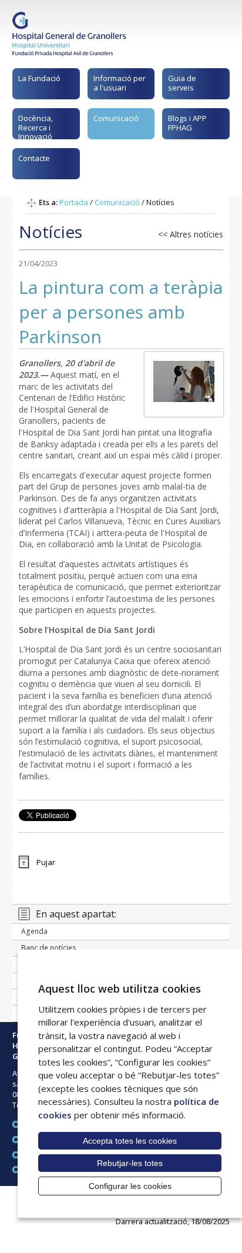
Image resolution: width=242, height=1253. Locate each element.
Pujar (45, 862)
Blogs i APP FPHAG (187, 123)
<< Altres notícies (190, 234)
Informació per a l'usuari (119, 83)
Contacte (34, 158)
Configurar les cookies (130, 1186)
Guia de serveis (182, 83)
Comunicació (116, 118)
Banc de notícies (48, 948)
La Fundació (39, 78)
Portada (73, 202)
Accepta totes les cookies (130, 1140)
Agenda (34, 931)
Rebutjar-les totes (130, 1163)
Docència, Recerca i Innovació (35, 126)
